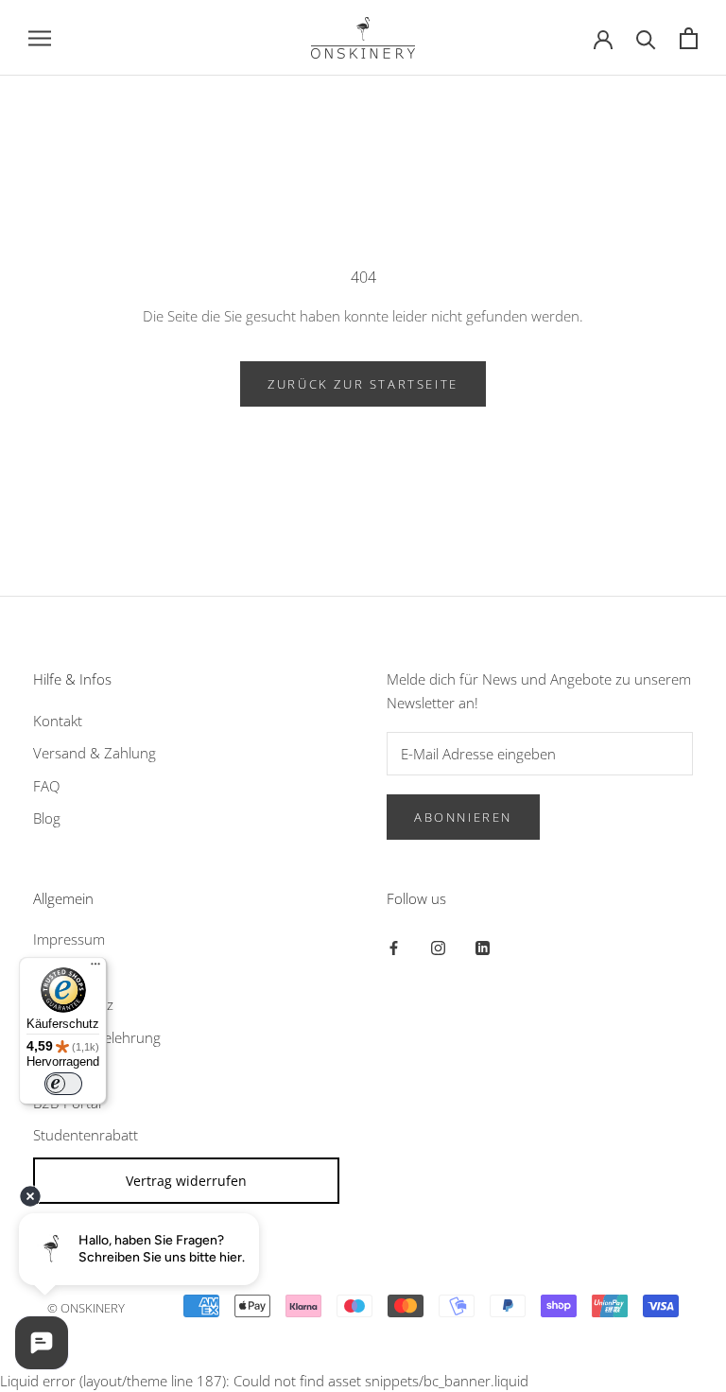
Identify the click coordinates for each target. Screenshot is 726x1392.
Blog (46, 818)
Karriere (58, 1069)
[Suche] (646, 38)
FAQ (46, 785)
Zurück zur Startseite (363, 383)
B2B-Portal (67, 1102)
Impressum (69, 939)
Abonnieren (463, 817)
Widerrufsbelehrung (97, 1037)
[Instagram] (438, 946)
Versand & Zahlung (94, 752)
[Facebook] (394, 946)
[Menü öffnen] (39, 37)
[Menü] (95, 968)
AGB (46, 972)
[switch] (63, 1083)
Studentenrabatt (85, 1134)
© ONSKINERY (86, 1307)
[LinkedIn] (482, 946)
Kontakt (57, 720)
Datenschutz (73, 1004)
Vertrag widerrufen (186, 1181)
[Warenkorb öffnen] (689, 38)
